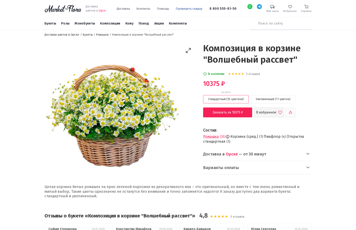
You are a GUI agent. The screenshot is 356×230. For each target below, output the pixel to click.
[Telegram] (259, 6)
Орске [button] (232, 154)
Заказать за (230, 112)
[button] (188, 50)
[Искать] (252, 23)
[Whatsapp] (249, 6)
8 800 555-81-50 (223, 9)
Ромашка (211, 136)
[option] (112, 111)
